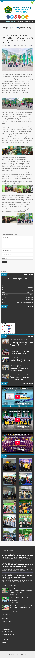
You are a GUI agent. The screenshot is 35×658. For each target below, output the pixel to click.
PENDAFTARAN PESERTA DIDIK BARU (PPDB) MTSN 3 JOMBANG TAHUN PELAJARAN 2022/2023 (17, 576)
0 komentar (30, 45)
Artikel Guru (5, 618)
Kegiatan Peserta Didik (8, 634)
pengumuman (5, 642)
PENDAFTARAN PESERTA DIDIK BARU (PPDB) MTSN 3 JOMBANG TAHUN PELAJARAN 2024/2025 (17, 556)
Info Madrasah (6, 629)
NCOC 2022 (5, 639)
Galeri (3, 626)
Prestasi (4, 645)
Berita (17, 27)
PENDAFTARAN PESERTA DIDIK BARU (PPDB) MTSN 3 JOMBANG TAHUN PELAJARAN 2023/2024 (17, 565)
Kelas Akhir (5, 637)
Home (13, 27)
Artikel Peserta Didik (7, 621)
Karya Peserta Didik (7, 632)
